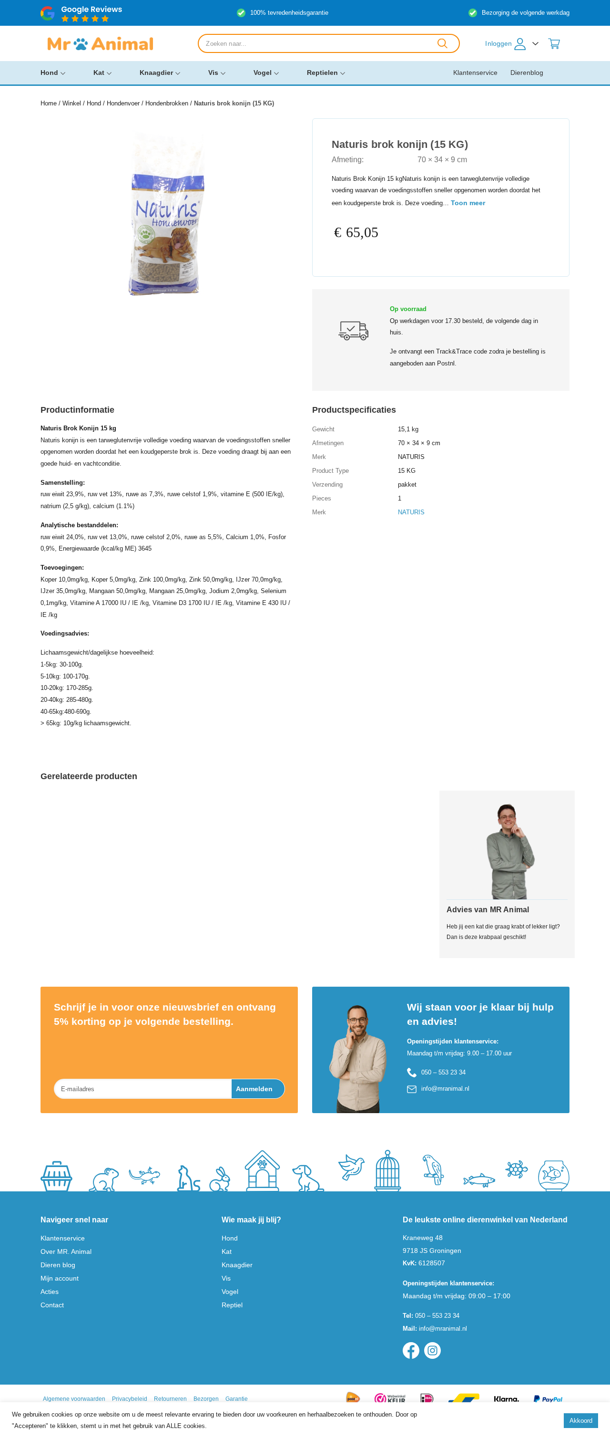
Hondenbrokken (166, 103)
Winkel (71, 103)
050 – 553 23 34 (443, 1072)
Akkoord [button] (580, 1420)
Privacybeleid (129, 1399)
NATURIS (411, 512)
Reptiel (232, 1305)
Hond (49, 72)
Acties (50, 1291)
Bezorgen (206, 1399)
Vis (213, 72)
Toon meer (468, 203)
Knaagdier (156, 72)
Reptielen (322, 72)
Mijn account (60, 1278)
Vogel (263, 72)
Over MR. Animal (66, 1251)
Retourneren (170, 1399)
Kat (98, 72)
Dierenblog (526, 72)
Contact (52, 1305)
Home (49, 103)
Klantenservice (475, 72)
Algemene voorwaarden (74, 1399)
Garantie (236, 1399)
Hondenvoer (123, 103)
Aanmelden (254, 1089)
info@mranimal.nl (445, 1088)
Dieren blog (58, 1265)
